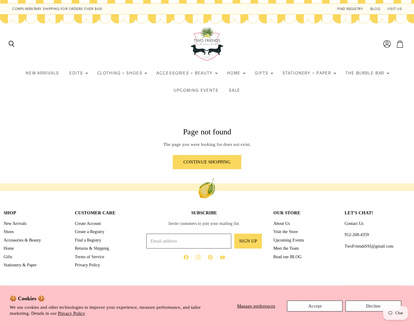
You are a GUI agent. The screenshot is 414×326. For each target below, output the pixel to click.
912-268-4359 (357, 234)
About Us (281, 223)
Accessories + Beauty (185, 73)
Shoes (9, 231)
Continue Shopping (207, 162)
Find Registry (350, 9)
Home (234, 73)
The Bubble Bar (366, 73)
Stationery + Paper (307, 73)
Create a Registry (89, 231)
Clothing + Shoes (120, 73)
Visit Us (394, 9)
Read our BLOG (287, 256)
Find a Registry (88, 240)
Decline (373, 306)
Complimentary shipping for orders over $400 (57, 9)
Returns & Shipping (92, 248)
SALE (235, 90)
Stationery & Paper (20, 264)
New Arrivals (42, 73)
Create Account (88, 223)
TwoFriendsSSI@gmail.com (369, 246)
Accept (315, 306)
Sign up (248, 241)
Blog (375, 9)
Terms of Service (89, 256)
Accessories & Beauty (22, 240)
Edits (76, 73)
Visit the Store (285, 231)
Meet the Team (286, 248)
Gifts (262, 73)
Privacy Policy (71, 313)
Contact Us (354, 223)
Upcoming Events (196, 90)
